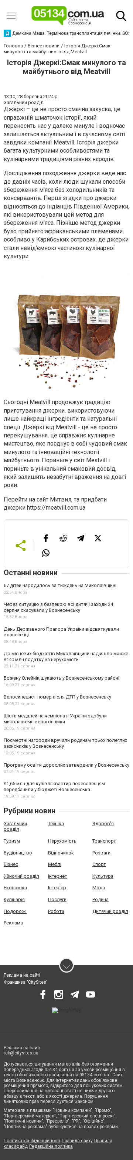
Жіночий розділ (21, 876)
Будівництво (18, 853)
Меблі (54, 864)
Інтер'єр (57, 887)
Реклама (13, 923)
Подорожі (15, 911)
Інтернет (57, 876)
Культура (102, 876)
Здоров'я (103, 823)
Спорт (99, 864)
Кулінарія (14, 899)
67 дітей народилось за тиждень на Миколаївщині (60, 585)
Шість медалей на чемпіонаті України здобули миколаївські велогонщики (55, 718)
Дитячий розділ (110, 911)
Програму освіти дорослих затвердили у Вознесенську (66, 765)
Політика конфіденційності (32, 1140)
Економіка (15, 887)
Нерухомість (62, 841)
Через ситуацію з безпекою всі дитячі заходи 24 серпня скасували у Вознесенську (58, 607)
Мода (98, 887)
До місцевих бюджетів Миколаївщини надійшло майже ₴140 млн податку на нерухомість (66, 656)
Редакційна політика (51, 1146)
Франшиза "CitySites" (26, 982)
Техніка (56, 823)
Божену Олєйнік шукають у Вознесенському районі (61, 678)
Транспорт (104, 841)
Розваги (101, 853)
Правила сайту (77, 1140)
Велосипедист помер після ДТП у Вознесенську (57, 697)
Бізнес (11, 864)
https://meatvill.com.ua (56, 507)
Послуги (57, 899)
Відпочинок (61, 853)
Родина (100, 899)
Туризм (12, 841)
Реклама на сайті (22, 975)
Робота (56, 911)
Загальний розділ (15, 826)
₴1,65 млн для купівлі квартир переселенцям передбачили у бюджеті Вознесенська (54, 786)
